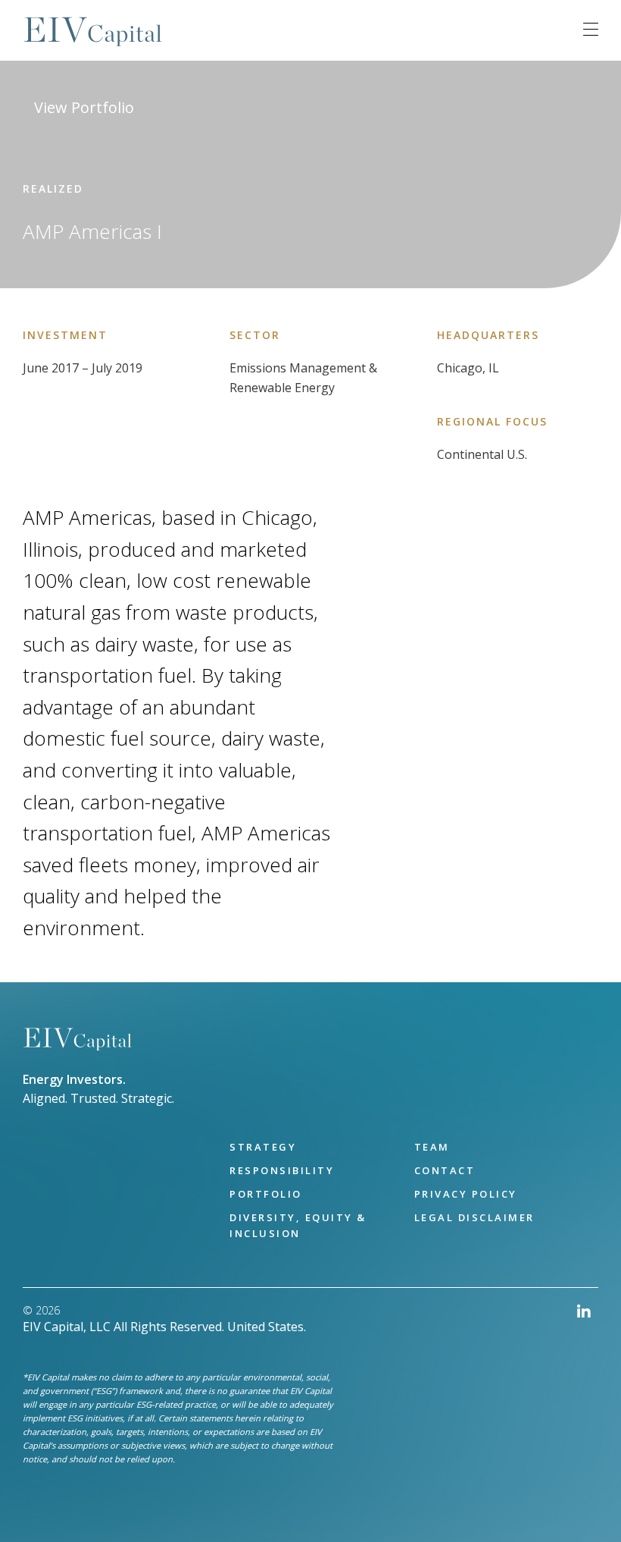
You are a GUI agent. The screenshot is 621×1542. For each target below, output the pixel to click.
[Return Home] (78, 1039)
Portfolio (265, 1194)
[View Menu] (590, 29)
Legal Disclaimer (474, 1217)
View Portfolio (84, 107)
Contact (445, 1170)
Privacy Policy (465, 1194)
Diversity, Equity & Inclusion (298, 1225)
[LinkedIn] (584, 1401)
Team (432, 1147)
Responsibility (281, 1170)
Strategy (262, 1147)
